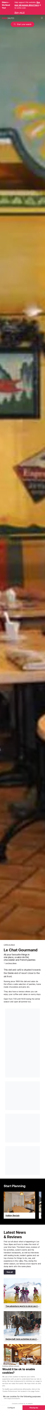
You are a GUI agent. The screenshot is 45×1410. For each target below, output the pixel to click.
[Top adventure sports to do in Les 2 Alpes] (22, 1293)
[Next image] (40, 470)
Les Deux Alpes (10, 963)
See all (8, 1272)
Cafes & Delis (9, 945)
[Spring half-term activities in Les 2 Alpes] (22, 1326)
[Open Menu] (42, 18)
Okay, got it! (19, 12)
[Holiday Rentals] (19, 1205)
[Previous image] (4, 470)
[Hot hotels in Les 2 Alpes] (22, 1359)
